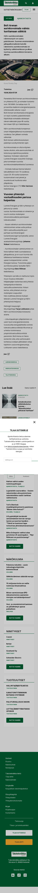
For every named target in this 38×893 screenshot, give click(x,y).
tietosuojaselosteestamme (17, 446)
